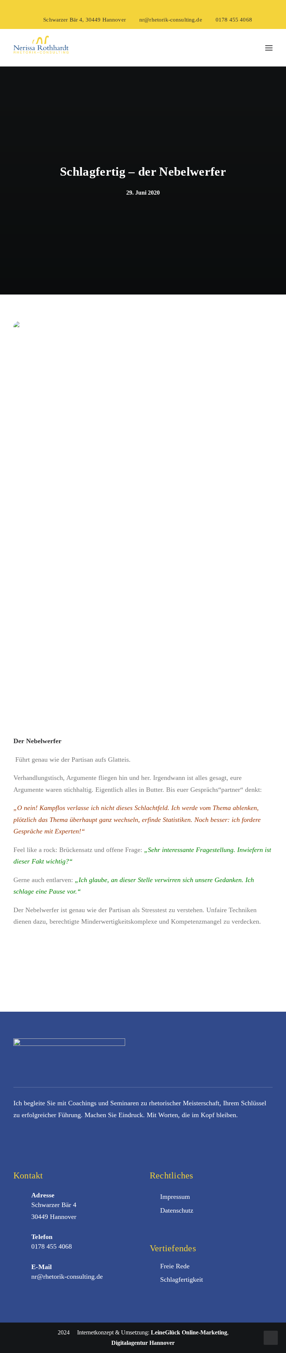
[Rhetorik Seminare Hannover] (41, 48)
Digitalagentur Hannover (143, 1343)
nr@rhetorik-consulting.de (170, 20)
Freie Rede (175, 1266)
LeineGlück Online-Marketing (189, 1332)
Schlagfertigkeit (181, 1279)
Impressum (175, 1196)
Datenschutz (176, 1210)
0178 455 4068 (234, 20)
